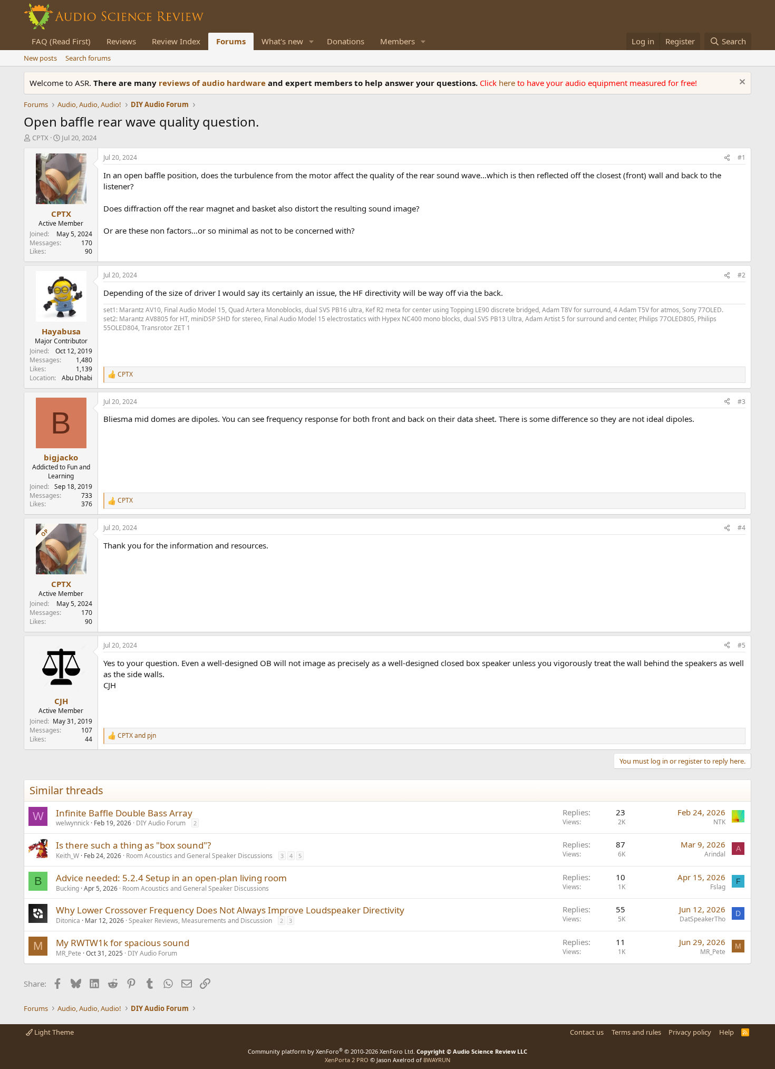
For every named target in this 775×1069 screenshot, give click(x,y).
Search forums (88, 58)
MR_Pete (68, 953)
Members (397, 41)
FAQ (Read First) (61, 41)
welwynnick (72, 822)
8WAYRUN (436, 1060)
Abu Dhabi (77, 377)
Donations (345, 41)
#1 (741, 157)
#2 (741, 275)
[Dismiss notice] (741, 83)
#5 (741, 645)
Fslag (717, 886)
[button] (311, 41)
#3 (741, 401)
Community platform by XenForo (331, 1051)
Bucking (67, 888)
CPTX (40, 137)
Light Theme (53, 1032)
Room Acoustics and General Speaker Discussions (199, 855)
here (508, 83)
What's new (282, 41)
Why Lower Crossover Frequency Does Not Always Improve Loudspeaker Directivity (230, 910)
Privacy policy (690, 1032)
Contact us (587, 1032)
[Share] (727, 158)
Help (726, 1032)
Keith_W (67, 855)
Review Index (176, 41)
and (137, 735)
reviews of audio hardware (213, 83)
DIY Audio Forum (161, 822)
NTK (719, 821)
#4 (741, 527)
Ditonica (68, 920)
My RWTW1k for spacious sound (122, 943)
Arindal (714, 854)
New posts (40, 58)
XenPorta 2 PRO (347, 1060)
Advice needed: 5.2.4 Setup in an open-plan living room (171, 878)
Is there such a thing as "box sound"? (133, 845)
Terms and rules (636, 1032)
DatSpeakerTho (702, 918)
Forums (231, 41)
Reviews (121, 41)
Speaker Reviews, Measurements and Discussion (200, 920)
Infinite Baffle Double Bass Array (124, 813)
